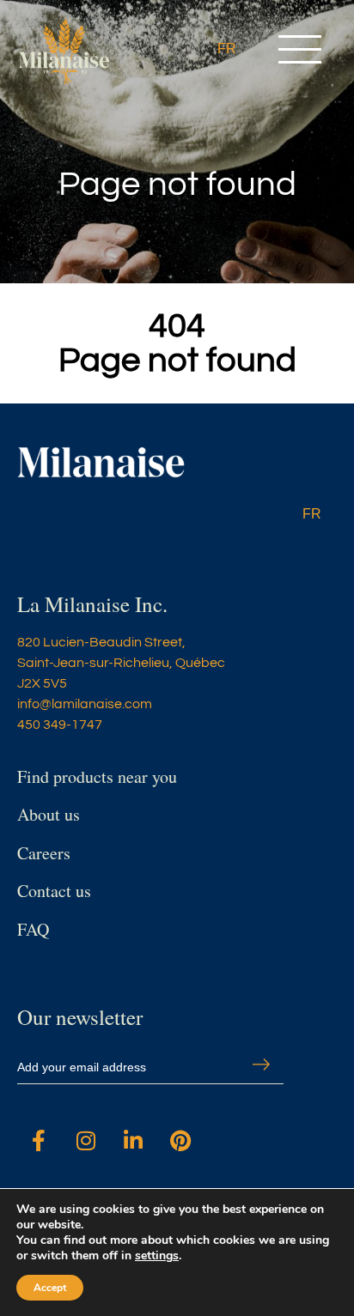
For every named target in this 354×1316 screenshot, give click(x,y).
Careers (43, 852)
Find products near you (97, 776)
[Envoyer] (261, 1064)
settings (157, 1256)
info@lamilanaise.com (84, 704)
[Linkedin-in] (133, 1140)
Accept (50, 1288)
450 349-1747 (59, 724)
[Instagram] (85, 1140)
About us (48, 814)
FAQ (33, 929)
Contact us (54, 890)
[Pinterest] (180, 1140)
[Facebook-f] (38, 1140)
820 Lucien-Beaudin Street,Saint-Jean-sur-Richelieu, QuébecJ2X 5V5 (121, 662)
